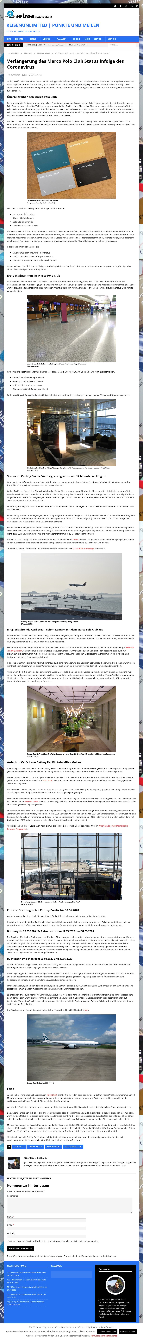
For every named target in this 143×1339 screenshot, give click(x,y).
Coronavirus (53, 1147)
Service (97, 39)
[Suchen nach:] (122, 44)
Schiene (76, 39)
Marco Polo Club (73, 1147)
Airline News (36, 75)
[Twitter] (115, 5)
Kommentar (12, 1196)
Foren (75, 539)
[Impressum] (136, 5)
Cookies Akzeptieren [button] (107, 1331)
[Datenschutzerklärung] (131, 5)
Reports (19, 39)
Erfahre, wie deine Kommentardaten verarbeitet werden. (90, 1256)
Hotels (32, 39)
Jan (25, 75)
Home (8, 39)
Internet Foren (31, 801)
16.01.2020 (47, 780)
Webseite (11, 1233)
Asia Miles (19, 1147)
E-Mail (10, 1225)
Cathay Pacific (35, 1147)
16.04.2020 (52, 1095)
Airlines (46, 39)
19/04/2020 (15, 75)
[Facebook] (120, 5)
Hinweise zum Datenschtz (104, 1335)
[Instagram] (126, 5)
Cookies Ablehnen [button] (127, 1331)
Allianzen (61, 39)
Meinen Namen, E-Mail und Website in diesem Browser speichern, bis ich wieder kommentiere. (55, 1241)
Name (10, 1217)
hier (86, 1010)
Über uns (112, 39)
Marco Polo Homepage (83, 548)
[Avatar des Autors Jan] (115, 1291)
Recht (87, 39)
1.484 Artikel (42, 1158)
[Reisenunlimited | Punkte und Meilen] (28, 18)
